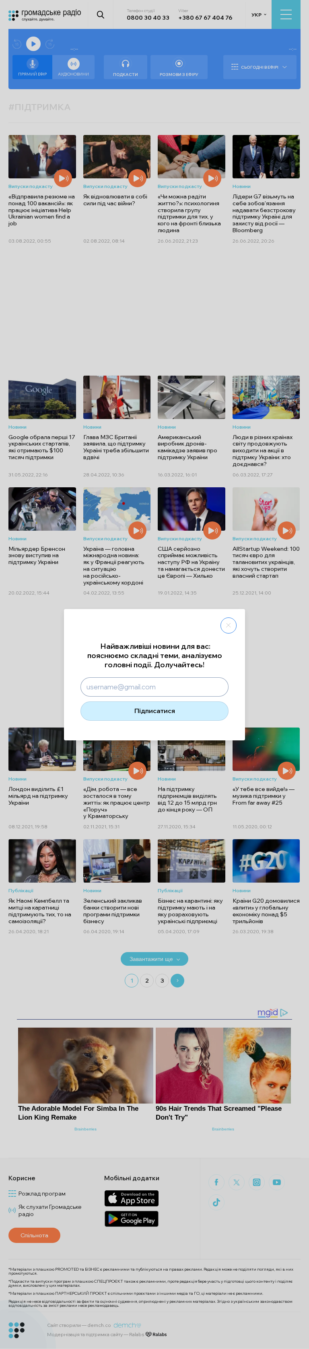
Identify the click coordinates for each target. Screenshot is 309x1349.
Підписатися (154, 711)
